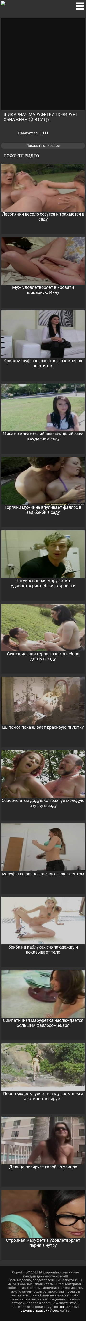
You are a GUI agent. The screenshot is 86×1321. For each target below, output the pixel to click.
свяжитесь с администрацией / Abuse (50, 1308)
